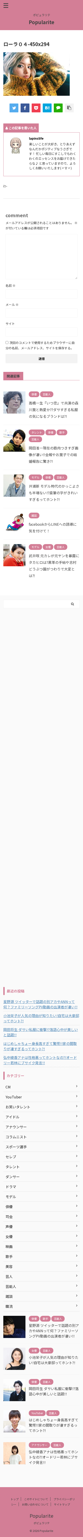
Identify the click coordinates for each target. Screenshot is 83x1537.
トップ (15, 1499)
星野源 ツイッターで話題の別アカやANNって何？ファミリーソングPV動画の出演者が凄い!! (40, 1004)
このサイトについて (36, 1499)
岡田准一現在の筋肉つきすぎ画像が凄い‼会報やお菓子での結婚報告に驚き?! (53, 454)
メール (12, 304)
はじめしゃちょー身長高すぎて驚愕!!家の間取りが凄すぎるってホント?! (40, 1046)
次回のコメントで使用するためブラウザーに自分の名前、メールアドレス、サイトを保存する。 (40, 345)
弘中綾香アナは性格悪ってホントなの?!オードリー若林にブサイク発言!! (40, 1060)
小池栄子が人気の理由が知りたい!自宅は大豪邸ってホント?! (41, 1018)
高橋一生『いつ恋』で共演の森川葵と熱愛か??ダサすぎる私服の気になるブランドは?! (53, 409)
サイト (10, 323)
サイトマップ (62, 1504)
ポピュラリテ (42, 1523)
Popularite (41, 21)
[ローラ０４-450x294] (47, 108)
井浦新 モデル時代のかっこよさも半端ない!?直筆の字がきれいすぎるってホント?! (54, 492)
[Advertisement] (41, 796)
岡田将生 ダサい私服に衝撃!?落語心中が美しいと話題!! (40, 1032)
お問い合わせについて (35, 1504)
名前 (10, 285)
